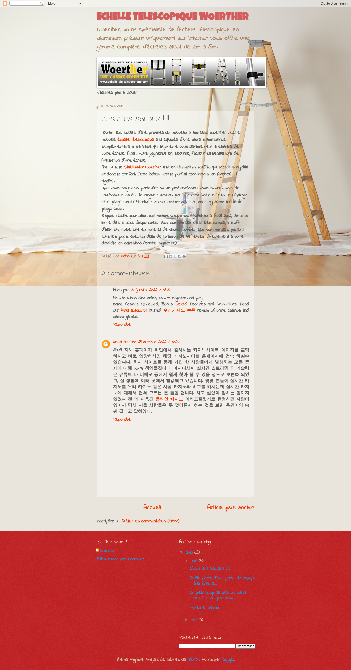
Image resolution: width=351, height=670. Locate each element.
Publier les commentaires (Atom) (150, 521)
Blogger (228, 659)
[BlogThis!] (170, 256)
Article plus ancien (230, 507)
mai (195, 561)
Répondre (122, 324)
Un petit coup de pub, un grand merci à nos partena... (218, 595)
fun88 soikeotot (134, 310)
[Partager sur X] (175, 256)
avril (195, 620)
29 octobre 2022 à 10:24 (159, 342)
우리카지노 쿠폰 (179, 310)
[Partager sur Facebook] (179, 256)
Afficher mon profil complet (120, 559)
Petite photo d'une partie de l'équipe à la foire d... (222, 581)
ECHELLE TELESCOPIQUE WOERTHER (173, 17)
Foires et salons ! (205, 607)
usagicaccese (125, 342)
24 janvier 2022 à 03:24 (151, 290)
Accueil (152, 507)
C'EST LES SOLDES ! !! (210, 568)
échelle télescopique (136, 139)
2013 (190, 552)
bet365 (181, 304)
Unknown (107, 551)
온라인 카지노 (169, 399)
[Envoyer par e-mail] (166, 256)
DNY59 (193, 659)
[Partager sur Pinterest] (184, 256)
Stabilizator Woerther (142, 167)
